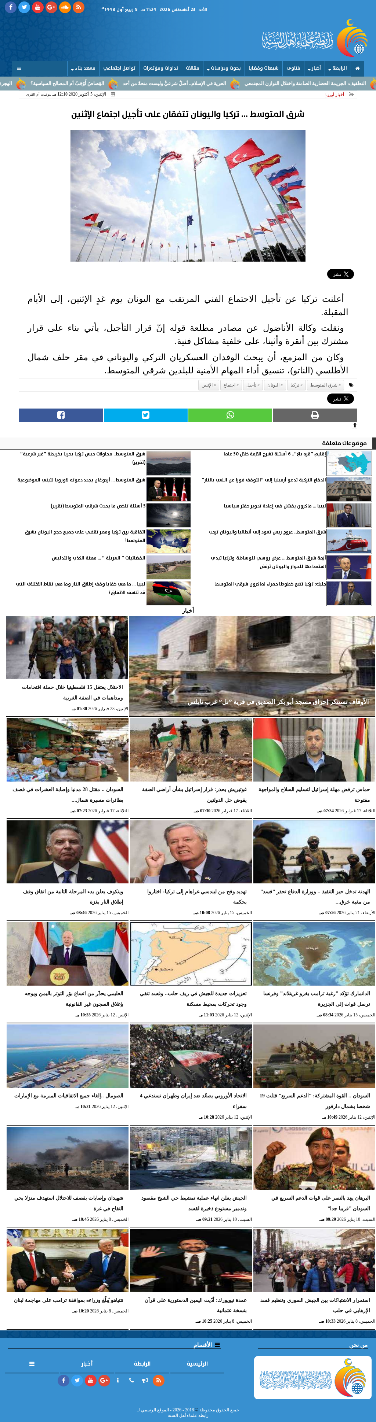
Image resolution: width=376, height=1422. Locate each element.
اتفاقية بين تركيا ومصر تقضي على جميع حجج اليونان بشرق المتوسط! (85, 536)
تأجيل (251, 385)
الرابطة (339, 68)
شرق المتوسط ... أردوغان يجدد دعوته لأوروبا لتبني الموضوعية (81, 480)
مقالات (192, 68)
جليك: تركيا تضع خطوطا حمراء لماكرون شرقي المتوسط (270, 584)
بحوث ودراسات (226, 68)
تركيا (294, 385)
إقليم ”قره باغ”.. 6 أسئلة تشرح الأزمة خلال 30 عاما (275, 454)
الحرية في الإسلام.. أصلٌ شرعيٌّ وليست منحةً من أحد (220, 83)
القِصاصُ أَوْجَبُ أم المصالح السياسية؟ (113, 83)
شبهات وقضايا (264, 68)
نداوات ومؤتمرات (160, 68)
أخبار (316, 68)
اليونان (273, 385)
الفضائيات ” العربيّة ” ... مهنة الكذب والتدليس (98, 558)
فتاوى (293, 68)
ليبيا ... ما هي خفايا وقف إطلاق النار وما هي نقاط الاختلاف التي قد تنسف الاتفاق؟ (80, 588)
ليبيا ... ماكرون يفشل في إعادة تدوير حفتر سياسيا (275, 506)
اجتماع (229, 385)
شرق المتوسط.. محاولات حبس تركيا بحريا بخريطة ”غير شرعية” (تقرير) (82, 458)
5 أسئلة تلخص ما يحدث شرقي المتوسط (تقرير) (98, 506)
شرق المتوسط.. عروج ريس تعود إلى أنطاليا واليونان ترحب (267, 532)
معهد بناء (85, 68)
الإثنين (207, 385)
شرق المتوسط (323, 385)
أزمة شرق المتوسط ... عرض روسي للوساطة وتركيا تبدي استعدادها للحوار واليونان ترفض (268, 562)
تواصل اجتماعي (119, 68)
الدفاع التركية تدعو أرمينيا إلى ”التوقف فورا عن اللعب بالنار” (264, 480)
